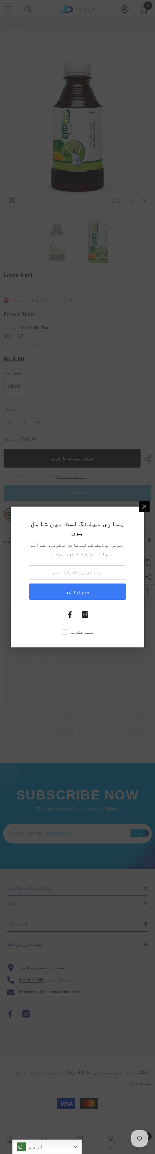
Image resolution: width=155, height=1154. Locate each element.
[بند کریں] (144, 506)
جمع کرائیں (77, 591)
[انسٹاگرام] (85, 614)
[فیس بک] (70, 614)
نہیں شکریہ (82, 632)
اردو (35, 1146)
